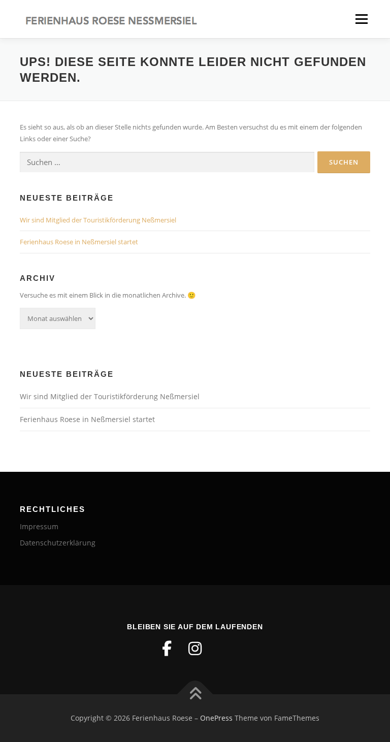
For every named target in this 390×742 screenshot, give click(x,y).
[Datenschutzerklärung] (223, 648)
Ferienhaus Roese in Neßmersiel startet (79, 241)
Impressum (39, 526)
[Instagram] (195, 648)
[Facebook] (166, 648)
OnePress (216, 718)
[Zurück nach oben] (195, 694)
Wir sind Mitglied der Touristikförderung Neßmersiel (98, 219)
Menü (361, 18)
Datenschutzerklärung (57, 542)
